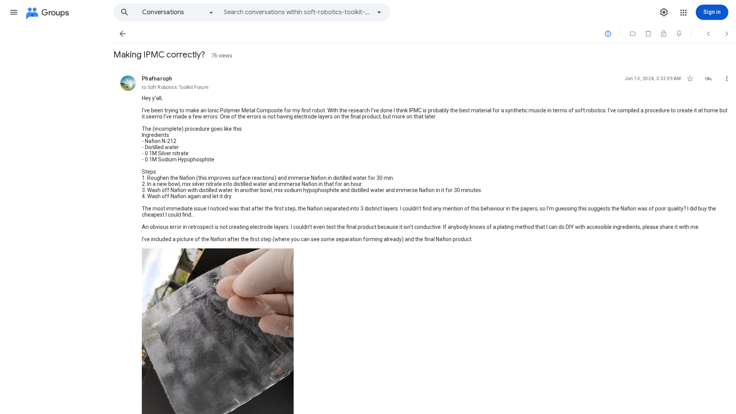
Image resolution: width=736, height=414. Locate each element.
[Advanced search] (379, 12)
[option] (178, 12)
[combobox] (297, 12)
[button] (14, 12)
